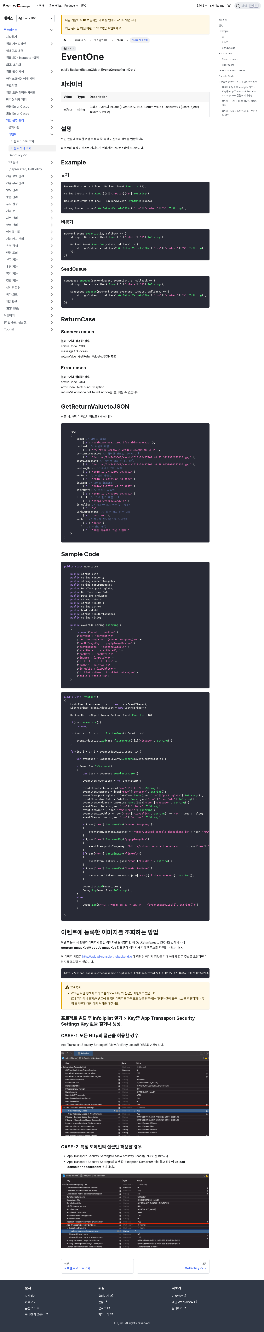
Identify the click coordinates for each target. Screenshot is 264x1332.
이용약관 (177, 1296)
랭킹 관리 (12, 190)
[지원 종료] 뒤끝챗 (15, 322)
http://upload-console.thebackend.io (107, 956)
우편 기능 (12, 267)
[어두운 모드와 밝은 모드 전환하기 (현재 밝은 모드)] (229, 6)
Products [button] (70, 5)
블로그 (102, 1308)
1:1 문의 (13, 162)
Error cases (228, 64)
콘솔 (101, 1302)
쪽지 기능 (12, 273)
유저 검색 (12, 246)
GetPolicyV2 (18, 155)
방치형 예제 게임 (16, 99)
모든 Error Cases (17, 113)
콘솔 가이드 (55, 5)
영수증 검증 (13, 232)
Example (223, 31)
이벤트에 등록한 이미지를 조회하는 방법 (238, 81)
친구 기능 (12, 260)
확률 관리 (12, 225)
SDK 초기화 (13, 65)
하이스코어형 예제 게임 (20, 78)
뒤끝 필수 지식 (15, 72)
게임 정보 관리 (15, 176)
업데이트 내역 (14, 51)
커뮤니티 (103, 1314)
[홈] (64, 40)
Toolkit (9, 329)
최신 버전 (86, 28)
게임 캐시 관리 (15, 239)
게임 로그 (12, 211)
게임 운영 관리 (15, 120)
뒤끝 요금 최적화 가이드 (21, 92)
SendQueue (228, 48)
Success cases (230, 59)
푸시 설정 (12, 204)
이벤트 (13, 134)
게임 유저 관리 (15, 183)
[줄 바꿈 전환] (197, 697)
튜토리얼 (11, 85)
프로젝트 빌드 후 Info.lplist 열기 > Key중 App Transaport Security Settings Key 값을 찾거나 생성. (239, 91)
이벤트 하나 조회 (21, 148)
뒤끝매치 (9, 315)
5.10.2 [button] (200, 5)
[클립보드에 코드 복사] (205, 186)
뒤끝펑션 (11, 301)
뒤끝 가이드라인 (16, 44)
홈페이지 (103, 1296)
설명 (221, 25)
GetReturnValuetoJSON (232, 70)
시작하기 (41, 5)
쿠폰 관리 (12, 197)
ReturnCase (225, 53)
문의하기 (177, 1308)
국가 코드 (12, 294)
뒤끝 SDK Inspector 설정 (22, 58)
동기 (224, 36)
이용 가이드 (32, 1302)
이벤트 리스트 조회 (22, 141)
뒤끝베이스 (10, 30)
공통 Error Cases (17, 106)
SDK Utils (12, 308)
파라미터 (223, 19)
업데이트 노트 (217, 5)
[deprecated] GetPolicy (25, 169)
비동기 (225, 42)
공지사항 (14, 127)
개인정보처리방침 (182, 1302)
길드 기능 (12, 280)
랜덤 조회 (12, 253)
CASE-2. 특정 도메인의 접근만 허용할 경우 (239, 113)
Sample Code (226, 76)
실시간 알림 (13, 287)
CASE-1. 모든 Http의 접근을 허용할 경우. (239, 103)
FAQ (83, 5)
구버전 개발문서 (35, 1314)
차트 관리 (12, 218)
